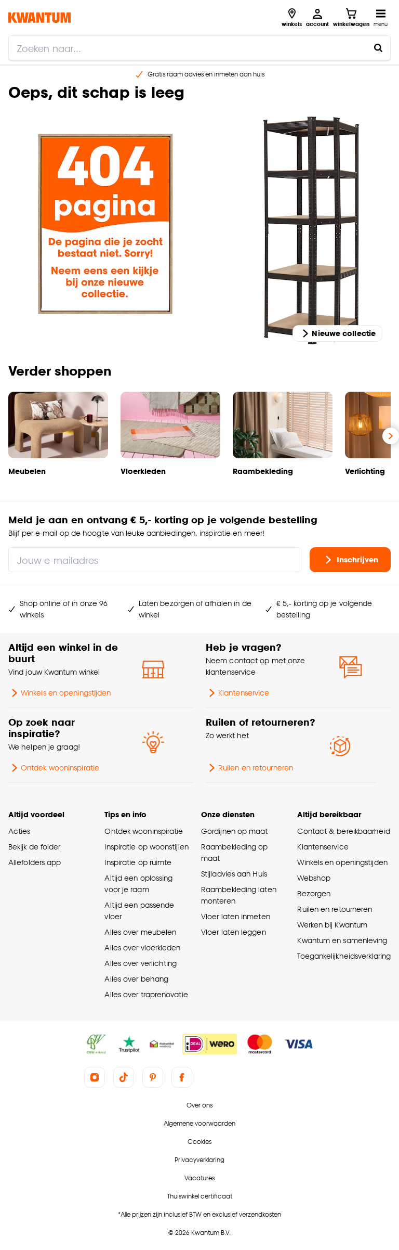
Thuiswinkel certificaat (199, 1196)
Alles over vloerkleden (142, 947)
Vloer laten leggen (233, 931)
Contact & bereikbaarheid (343, 831)
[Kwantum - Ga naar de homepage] (39, 17)
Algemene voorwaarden (199, 1123)
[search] (199, 47)
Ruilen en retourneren (255, 767)
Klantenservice (243, 692)
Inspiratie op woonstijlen (146, 846)
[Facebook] (181, 1077)
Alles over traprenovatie (146, 994)
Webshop (313, 877)
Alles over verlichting (140, 963)
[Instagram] (94, 1077)
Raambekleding (263, 471)
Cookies (199, 1141)
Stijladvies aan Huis (234, 873)
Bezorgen (313, 893)
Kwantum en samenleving (342, 940)
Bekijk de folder (34, 846)
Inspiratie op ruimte (137, 862)
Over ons (199, 1105)
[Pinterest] (152, 1077)
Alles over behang (136, 978)
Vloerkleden (143, 471)
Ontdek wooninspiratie (60, 767)
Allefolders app (34, 862)
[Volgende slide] (390, 436)
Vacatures (199, 1178)
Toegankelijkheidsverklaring (344, 955)
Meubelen (27, 471)
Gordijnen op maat (234, 831)
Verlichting (365, 471)
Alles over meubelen (140, 931)
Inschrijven (357, 559)
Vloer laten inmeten (235, 916)
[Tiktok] (123, 1077)
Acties (19, 831)
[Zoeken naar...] (378, 48)
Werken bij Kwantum (332, 924)
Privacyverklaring (199, 1160)
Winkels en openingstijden (66, 692)
